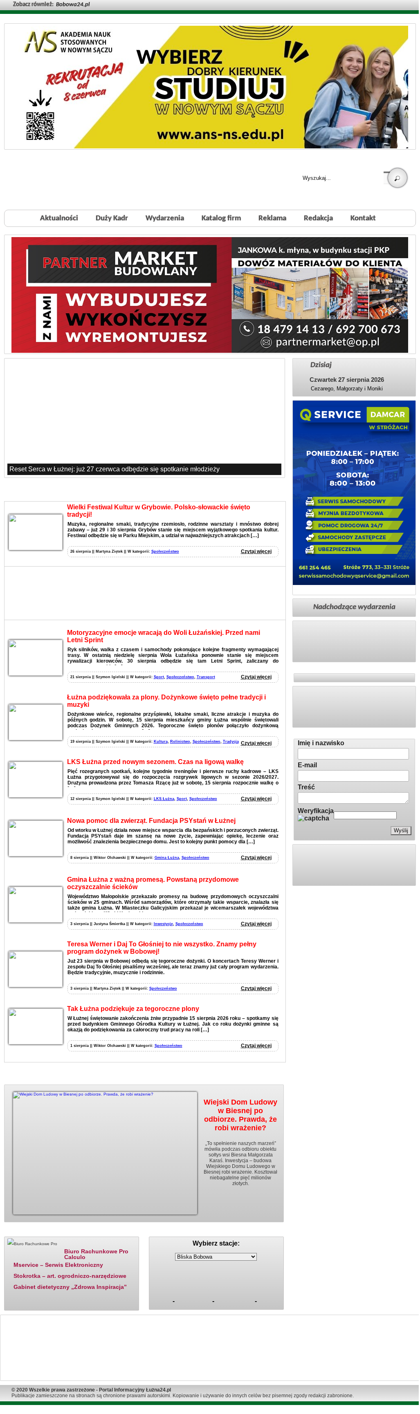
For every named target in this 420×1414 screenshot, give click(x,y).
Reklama (272, 218)
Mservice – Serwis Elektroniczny (58, 1265)
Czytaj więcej (256, 551)
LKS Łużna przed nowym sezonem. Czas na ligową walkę (155, 761)
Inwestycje (163, 924)
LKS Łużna (164, 799)
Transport (206, 677)
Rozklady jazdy (218, 1232)
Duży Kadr (112, 218)
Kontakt (363, 218)
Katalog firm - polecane (31, 1232)
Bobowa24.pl (73, 5)
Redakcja (318, 218)
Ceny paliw (170, 1232)
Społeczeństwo (165, 551)
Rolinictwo (180, 741)
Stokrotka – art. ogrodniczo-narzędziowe (69, 1276)
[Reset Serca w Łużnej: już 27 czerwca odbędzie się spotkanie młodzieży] (144, 418)
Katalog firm (221, 218)
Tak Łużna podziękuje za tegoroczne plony (133, 1008)
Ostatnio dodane (90, 1232)
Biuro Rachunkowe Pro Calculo (96, 1254)
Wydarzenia (165, 218)
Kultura (161, 741)
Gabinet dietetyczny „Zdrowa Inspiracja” (70, 1287)
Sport (159, 677)
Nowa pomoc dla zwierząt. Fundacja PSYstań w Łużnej (151, 820)
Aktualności (59, 218)
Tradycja (231, 741)
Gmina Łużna (167, 858)
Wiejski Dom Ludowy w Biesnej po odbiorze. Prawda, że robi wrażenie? (240, 1115)
